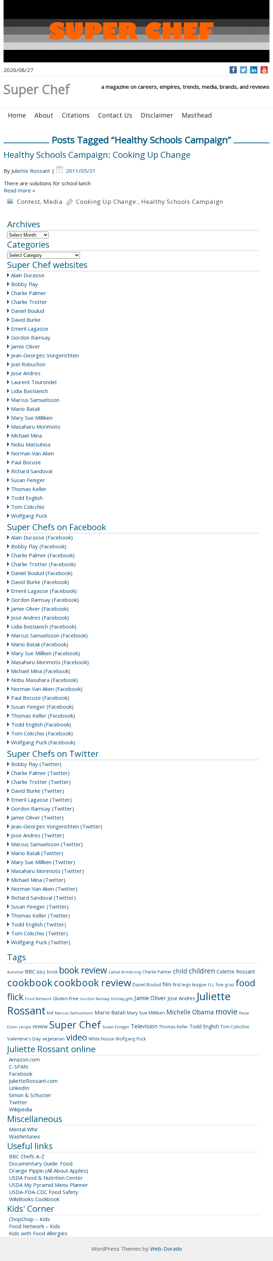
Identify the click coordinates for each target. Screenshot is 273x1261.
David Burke (26, 319)
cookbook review (92, 982)
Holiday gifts (122, 998)
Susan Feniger (28, 480)
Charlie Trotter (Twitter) (41, 781)
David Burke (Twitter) (37, 790)
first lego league (190, 985)
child (180, 971)
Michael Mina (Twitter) (38, 879)
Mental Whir (23, 1129)
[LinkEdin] (254, 69)
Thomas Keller (29, 488)
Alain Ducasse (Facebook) (42, 537)
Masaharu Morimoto (35, 426)
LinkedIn (19, 1087)
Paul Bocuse (26, 462)
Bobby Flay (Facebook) (38, 546)
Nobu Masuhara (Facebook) (44, 679)
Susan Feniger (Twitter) (40, 906)
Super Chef (75, 1024)
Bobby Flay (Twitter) (36, 764)
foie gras (225, 985)
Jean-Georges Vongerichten (45, 355)
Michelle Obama (190, 1012)
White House (101, 1039)
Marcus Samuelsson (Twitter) (47, 844)
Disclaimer (157, 115)
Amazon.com (24, 1059)
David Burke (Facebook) (40, 581)
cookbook (29, 982)
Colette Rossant (235, 971)
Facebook (20, 1073)
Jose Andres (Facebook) (40, 617)
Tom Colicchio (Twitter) (39, 933)
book (52, 972)
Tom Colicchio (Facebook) (42, 733)
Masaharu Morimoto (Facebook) (50, 662)
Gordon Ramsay (30, 337)
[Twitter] (243, 69)
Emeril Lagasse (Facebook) (44, 590)
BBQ (41, 972)
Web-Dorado (166, 1248)
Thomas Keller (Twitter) (40, 915)
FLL (211, 984)
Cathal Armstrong (124, 972)
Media (53, 201)
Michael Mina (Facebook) (40, 671)
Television (144, 1026)
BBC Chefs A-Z (26, 1156)
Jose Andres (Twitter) (37, 835)
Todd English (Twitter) (38, 924)
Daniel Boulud (27, 310)
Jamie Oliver (25, 346)
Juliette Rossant (30, 170)
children (202, 971)
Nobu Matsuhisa (30, 444)
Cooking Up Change (106, 201)
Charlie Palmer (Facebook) (43, 555)
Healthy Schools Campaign (182, 201)
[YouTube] (264, 69)
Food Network (38, 998)
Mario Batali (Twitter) (37, 853)
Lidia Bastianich (29, 390)
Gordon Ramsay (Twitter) (42, 808)
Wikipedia (20, 1109)
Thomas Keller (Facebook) (43, 715)
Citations (76, 115)
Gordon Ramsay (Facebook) (45, 599)
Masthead (197, 115)
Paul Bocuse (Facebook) (40, 697)
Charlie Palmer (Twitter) (40, 772)
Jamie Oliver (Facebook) (40, 608)
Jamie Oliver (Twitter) (37, 817)
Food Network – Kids (34, 1226)
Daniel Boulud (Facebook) (42, 573)
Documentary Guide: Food (41, 1163)
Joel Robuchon (28, 364)
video (76, 1037)
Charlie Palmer (28, 292)
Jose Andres (26, 373)
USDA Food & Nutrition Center (46, 1177)
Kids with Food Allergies (38, 1233)
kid (50, 1012)
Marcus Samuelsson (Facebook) (49, 635)
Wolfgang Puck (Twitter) (40, 942)
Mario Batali (25, 408)
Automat (15, 972)
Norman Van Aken (32, 453)
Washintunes (24, 1136)
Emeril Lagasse (29, 328)
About (43, 115)
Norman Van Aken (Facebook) (46, 688)
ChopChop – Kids (29, 1219)
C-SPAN (18, 1066)
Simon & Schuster (30, 1095)
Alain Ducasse (27, 275)
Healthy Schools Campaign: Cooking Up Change (97, 154)
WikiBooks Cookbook (34, 1199)
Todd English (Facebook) (41, 724)
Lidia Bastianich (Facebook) (43, 626)
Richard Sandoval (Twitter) (43, 897)
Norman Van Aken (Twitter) (44, 888)
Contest (28, 201)
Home (17, 115)
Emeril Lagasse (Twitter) (41, 799)
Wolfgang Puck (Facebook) (43, 742)
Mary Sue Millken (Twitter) (43, 861)
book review (83, 970)
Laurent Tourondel (34, 382)
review (40, 1026)
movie (226, 1011)
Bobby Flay (24, 284)
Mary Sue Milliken (32, 417)
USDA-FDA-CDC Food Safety (43, 1191)
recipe (25, 1026)
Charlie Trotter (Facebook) (43, 564)
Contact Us (115, 115)
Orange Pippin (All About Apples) (48, 1170)
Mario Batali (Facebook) (39, 644)
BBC (30, 971)
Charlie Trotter (29, 301)
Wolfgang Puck (29, 515)
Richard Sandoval (31, 471)
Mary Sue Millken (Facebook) (45, 653)
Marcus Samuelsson (35, 399)
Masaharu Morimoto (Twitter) (47, 870)
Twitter (18, 1102)
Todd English (27, 497)
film (166, 984)
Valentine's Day (24, 1038)
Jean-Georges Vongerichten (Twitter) (56, 826)
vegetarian (53, 1039)
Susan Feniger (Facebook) (42, 706)
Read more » (19, 190)
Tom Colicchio (27, 506)
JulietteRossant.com (33, 1080)
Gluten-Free (66, 998)
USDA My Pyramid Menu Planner (48, 1184)
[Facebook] (233, 69)
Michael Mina (26, 435)
